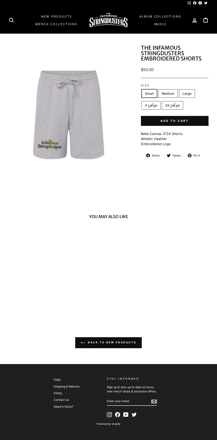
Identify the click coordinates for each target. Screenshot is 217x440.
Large (187, 93)
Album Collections (160, 16)
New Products (56, 16)
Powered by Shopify (109, 423)
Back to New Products (111, 342)
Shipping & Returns (66, 386)
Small (149, 93)
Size (145, 85)
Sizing (58, 393)
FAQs (57, 379)
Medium (168, 93)
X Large (151, 105)
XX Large (172, 105)
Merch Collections (56, 24)
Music (160, 24)
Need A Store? (63, 406)
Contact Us (61, 400)
